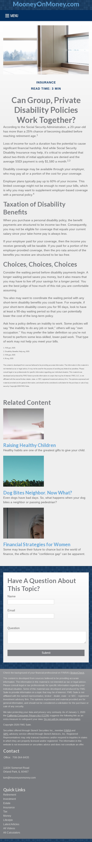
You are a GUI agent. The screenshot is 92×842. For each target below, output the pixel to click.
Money (7, 815)
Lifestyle (8, 820)
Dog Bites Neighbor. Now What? (37, 493)
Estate (6, 803)
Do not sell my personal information (62, 719)
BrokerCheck (77, 672)
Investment (9, 798)
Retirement (9, 794)
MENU (14, 15)
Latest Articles (11, 824)
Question (13, 628)
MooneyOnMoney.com (46, 4)
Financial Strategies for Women (36, 544)
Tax (5, 811)
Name (11, 596)
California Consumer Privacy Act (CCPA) (28, 715)
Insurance (9, 807)
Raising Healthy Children (29, 445)
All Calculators (11, 832)
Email (11, 610)
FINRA (67, 730)
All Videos (9, 828)
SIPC (6, 734)
